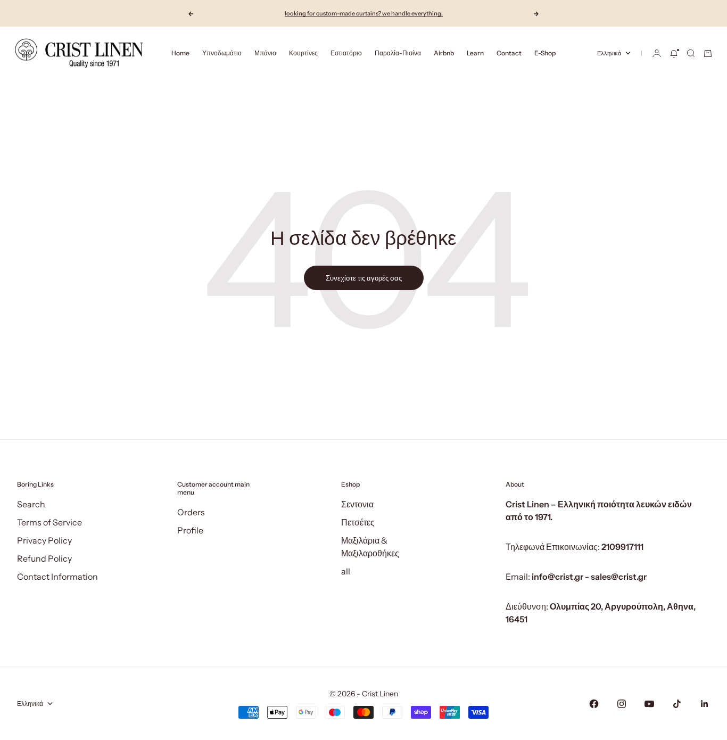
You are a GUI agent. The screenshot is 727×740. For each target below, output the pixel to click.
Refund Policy (44, 558)
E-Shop (545, 53)
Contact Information (57, 576)
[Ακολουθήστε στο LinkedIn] (704, 703)
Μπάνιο (265, 53)
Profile (190, 530)
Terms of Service (49, 522)
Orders (191, 512)
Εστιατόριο (346, 53)
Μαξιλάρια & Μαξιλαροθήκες (370, 546)
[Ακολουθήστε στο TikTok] (677, 703)
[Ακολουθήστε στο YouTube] (649, 703)
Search (31, 504)
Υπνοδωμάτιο (222, 53)
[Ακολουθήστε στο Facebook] (594, 703)
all (345, 571)
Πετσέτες (358, 522)
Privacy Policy (44, 540)
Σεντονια (357, 504)
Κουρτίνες (303, 53)
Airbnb (444, 53)
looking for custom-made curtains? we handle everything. (364, 13)
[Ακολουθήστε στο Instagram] (621, 703)
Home (180, 53)
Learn (475, 53)
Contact (509, 53)
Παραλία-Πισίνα (398, 53)
